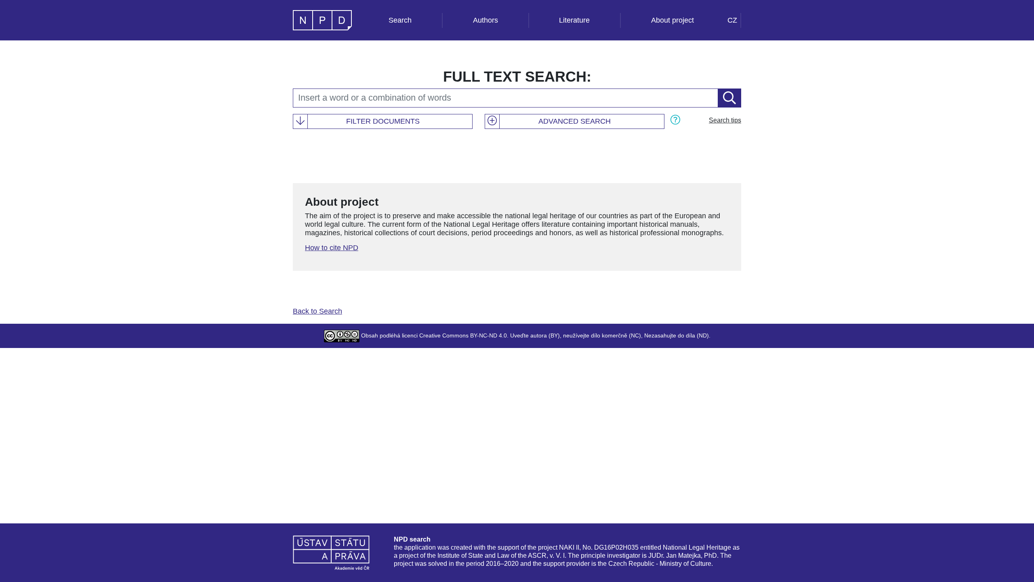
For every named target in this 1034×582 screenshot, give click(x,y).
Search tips (725, 120)
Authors (485, 20)
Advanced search (574, 121)
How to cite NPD (331, 248)
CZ (732, 20)
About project (672, 20)
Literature (574, 20)
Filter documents (383, 121)
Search (400, 20)
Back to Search (317, 311)
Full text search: (517, 76)
